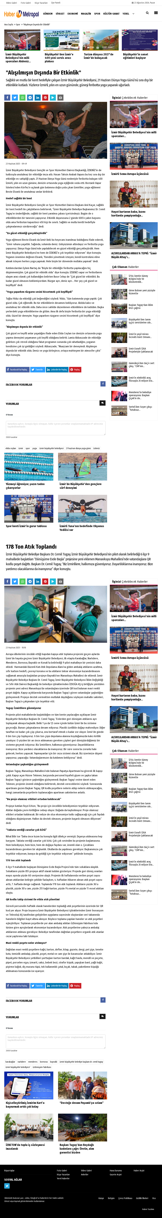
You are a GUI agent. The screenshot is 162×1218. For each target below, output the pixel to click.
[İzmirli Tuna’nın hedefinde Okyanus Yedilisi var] (82, 508)
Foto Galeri (62, 1170)
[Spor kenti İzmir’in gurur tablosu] (28, 508)
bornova (44, 1061)
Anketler (84, 1174)
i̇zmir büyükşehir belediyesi (51, 448)
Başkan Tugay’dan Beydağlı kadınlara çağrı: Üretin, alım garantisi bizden (77, 1148)
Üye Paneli (55, 2)
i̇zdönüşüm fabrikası (42, 1067)
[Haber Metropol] (21, 13)
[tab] (103, 384)
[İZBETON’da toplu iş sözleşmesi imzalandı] (28, 1127)
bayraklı (53, 1061)
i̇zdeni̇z (96, 448)
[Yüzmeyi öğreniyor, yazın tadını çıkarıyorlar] (28, 466)
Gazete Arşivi (116, 1174)
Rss (154, 1198)
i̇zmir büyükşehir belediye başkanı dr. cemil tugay (81, 1061)
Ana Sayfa (8, 24)
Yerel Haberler (63, 1178)
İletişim (111, 1198)
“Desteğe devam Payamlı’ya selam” (82, 1103)
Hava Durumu (116, 1170)
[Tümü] (133, 13)
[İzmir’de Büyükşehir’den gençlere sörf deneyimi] (82, 466)
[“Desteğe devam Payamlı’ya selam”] (82, 1085)
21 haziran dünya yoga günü (78, 448)
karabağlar (10, 1061)
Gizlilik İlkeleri (142, 1198)
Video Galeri (86, 1170)
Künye (101, 1198)
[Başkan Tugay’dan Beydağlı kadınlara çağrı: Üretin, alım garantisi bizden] (82, 1127)
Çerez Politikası (125, 1198)
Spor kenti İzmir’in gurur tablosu (26, 526)
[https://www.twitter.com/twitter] (7, 1186)
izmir (21, 448)
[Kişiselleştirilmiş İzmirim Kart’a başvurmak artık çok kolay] (28, 1085)
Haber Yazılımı (148, 1209)
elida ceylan (11, 448)
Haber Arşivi (139, 1170)
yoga (34, 448)
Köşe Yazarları (63, 1174)
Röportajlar (9, 1170)
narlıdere (22, 1061)
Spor (18, 24)
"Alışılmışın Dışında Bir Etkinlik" (36, 24)
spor (28, 448)
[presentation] (103, 383)
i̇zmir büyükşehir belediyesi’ (18, 1067)
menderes (32, 1061)
